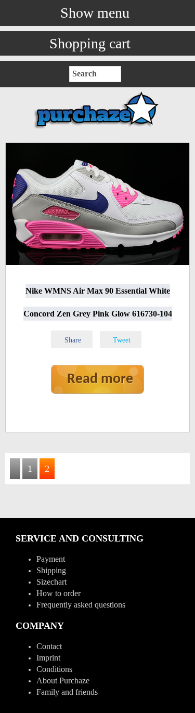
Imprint (48, 657)
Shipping (51, 570)
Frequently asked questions (80, 604)
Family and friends (67, 692)
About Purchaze (62, 680)
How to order (58, 593)
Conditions (54, 669)
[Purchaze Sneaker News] (98, 128)
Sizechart (51, 581)
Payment (50, 558)
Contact (49, 646)
